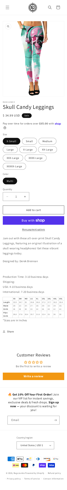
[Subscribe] (55, 420)
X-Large (28, 149)
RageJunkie (19, 473)
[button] (7, 7)
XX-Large (47, 149)
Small (29, 141)
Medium (47, 141)
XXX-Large (13, 158)
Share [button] (10, 331)
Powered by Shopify (34, 473)
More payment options (33, 229)
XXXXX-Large (14, 166)
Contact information (53, 478)
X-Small (11, 141)
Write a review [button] (33, 376)
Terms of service (32, 478)
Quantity (7, 189)
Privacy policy (14, 478)
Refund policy (54, 473)
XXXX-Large (36, 158)
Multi (10, 181)
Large (10, 149)
